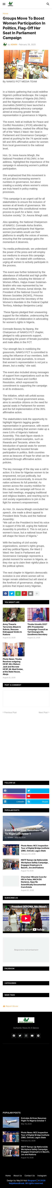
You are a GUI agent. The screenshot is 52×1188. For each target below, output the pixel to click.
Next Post (43, 712)
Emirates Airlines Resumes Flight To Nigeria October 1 (33, 1119)
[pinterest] (38, 1035)
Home (5, 13)
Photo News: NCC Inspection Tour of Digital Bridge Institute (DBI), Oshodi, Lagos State (35, 848)
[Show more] (37, 593)
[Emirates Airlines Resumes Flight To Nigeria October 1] (11, 1122)
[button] (4, 4)
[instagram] (14, 796)
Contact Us (30, 1175)
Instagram (42, 1175)
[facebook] (14, 790)
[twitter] (37, 790)
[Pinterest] (24, 593)
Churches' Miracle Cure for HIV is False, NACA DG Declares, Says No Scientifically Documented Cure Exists (34, 882)
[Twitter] (12, 593)
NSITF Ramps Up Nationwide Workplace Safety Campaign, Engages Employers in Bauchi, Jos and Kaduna (34, 864)
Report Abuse (12, 1006)
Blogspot (32, 1180)
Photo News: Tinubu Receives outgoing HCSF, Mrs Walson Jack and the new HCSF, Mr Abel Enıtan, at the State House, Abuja (13, 666)
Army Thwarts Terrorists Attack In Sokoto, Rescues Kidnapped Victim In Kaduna (12, 629)
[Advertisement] (26, 745)
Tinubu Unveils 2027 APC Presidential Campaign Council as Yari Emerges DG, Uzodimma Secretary (37, 629)
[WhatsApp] (18, 593)
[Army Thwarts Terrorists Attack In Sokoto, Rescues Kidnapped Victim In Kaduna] (14, 615)
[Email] (30, 593)
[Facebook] (5, 593)
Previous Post (10, 712)
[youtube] (37, 796)
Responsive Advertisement (26, 950)
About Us (17, 1175)
